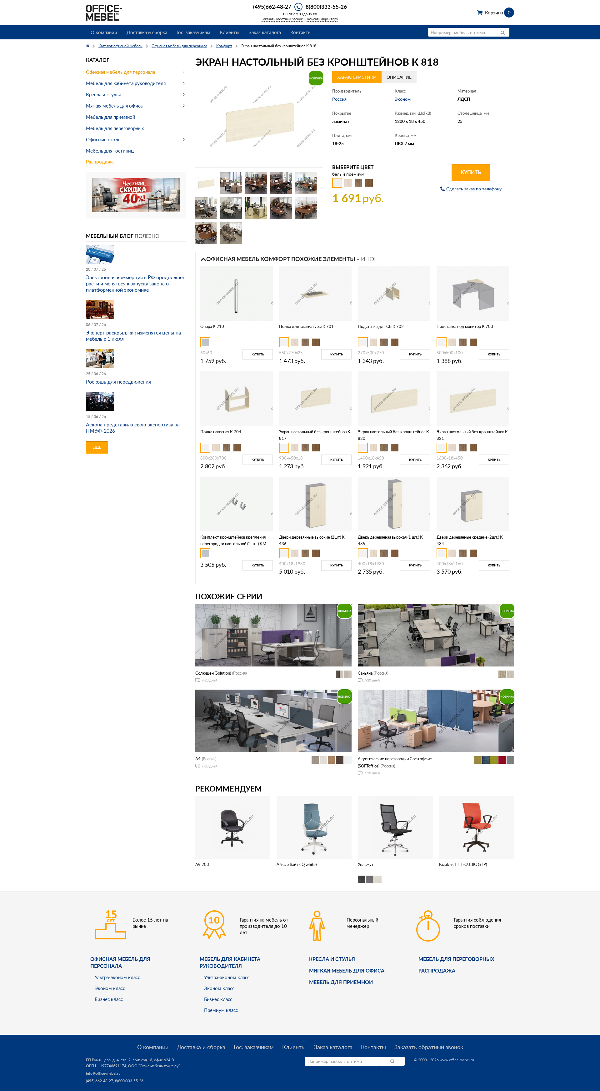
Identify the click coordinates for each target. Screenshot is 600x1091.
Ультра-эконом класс (117, 977)
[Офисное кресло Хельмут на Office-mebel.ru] (395, 827)
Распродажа (100, 161)
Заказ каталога (265, 32)
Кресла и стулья (103, 94)
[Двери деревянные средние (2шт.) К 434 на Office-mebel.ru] (473, 503)
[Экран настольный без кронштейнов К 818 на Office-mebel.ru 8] (256, 208)
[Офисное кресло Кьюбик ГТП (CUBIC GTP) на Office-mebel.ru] (476, 827)
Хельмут (366, 864)
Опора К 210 (212, 326)
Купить (471, 172)
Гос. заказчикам (193, 32)
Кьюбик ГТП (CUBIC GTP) (463, 864)
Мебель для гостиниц (110, 151)
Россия (339, 99)
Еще (96, 447)
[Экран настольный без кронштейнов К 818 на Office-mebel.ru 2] (231, 183)
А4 (198, 759)
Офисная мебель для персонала (120, 72)
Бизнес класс (109, 999)
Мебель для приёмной (341, 982)
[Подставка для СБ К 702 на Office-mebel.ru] (394, 293)
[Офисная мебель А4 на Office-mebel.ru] (273, 720)
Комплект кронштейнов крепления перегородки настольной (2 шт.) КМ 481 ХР (233, 543)
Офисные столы (104, 139)
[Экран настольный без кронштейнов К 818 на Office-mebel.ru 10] (306, 208)
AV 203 (202, 864)
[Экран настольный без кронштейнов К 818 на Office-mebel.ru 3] (256, 183)
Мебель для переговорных (115, 128)
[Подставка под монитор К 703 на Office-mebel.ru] (473, 293)
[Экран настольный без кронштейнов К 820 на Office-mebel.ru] (394, 398)
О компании (104, 32)
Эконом (403, 99)
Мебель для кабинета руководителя (126, 83)
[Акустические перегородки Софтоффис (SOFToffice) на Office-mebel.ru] (436, 720)
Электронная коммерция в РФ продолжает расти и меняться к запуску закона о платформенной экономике (135, 283)
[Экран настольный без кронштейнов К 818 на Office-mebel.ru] (259, 119)
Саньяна (365, 673)
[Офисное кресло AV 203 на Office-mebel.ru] (233, 827)
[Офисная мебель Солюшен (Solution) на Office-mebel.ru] (273, 634)
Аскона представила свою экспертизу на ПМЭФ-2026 (133, 427)
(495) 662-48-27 (99, 1080)
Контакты (301, 32)
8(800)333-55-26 (326, 6)
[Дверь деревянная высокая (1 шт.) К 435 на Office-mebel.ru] (394, 503)
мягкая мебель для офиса (346, 970)
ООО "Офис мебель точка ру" (154, 1065)
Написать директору (322, 19)
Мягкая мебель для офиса (114, 106)
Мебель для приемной (110, 117)
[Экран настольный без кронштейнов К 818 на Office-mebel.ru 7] (231, 208)
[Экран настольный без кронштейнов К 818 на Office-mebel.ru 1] (206, 183)
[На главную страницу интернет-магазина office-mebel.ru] (104, 12)
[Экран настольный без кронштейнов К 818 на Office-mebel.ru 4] (281, 183)
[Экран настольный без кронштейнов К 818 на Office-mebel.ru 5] (306, 183)
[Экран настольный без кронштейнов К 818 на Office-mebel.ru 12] (231, 233)
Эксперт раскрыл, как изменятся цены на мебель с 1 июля (133, 335)
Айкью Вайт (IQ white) (297, 864)
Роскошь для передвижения (118, 381)
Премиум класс (221, 1010)
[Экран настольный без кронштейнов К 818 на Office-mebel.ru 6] (206, 208)
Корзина (497, 12)
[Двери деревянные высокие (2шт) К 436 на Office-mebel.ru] (315, 503)
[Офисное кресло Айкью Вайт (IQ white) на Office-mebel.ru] (314, 827)
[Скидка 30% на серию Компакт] (136, 195)
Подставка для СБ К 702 (381, 326)
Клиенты (229, 32)
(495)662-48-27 (272, 6)
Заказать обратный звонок (282, 19)
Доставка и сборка (147, 32)
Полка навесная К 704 (220, 432)
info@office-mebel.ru (103, 1073)
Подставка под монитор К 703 (465, 326)
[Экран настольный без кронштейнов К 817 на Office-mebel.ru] (315, 398)
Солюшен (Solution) (213, 673)
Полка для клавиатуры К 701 (306, 326)
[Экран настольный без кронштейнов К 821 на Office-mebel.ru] (473, 398)
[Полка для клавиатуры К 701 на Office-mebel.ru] (315, 293)
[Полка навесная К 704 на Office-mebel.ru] (236, 398)
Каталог (97, 59)
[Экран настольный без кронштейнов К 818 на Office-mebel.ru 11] (206, 233)
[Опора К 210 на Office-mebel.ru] (236, 293)
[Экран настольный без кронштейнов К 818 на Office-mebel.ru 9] (281, 208)
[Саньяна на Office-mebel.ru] (436, 634)
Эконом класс (110, 988)
